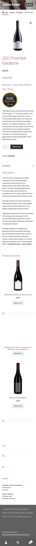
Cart (28, 540)
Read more (18, 353)
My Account (6, 542)
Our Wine (12, 12)
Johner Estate (11, 4)
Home (6, 12)
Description (6, 166)
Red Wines (19, 12)
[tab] (18, 166)
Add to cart (17, 147)
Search (18, 542)
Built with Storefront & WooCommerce (15, 535)
